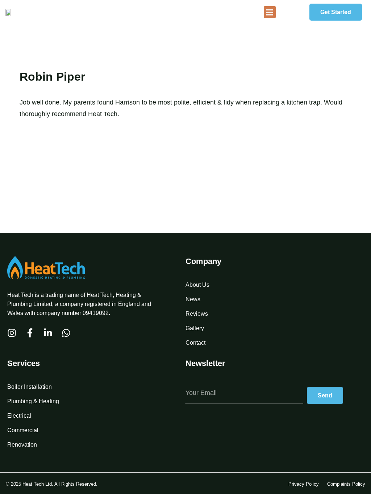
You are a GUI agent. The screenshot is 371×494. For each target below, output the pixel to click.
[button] (270, 12)
